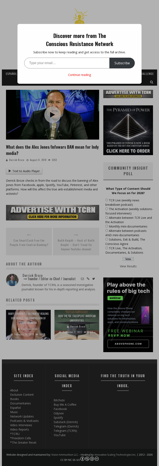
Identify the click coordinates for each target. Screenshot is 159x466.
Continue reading (79, 75)
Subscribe (122, 63)
